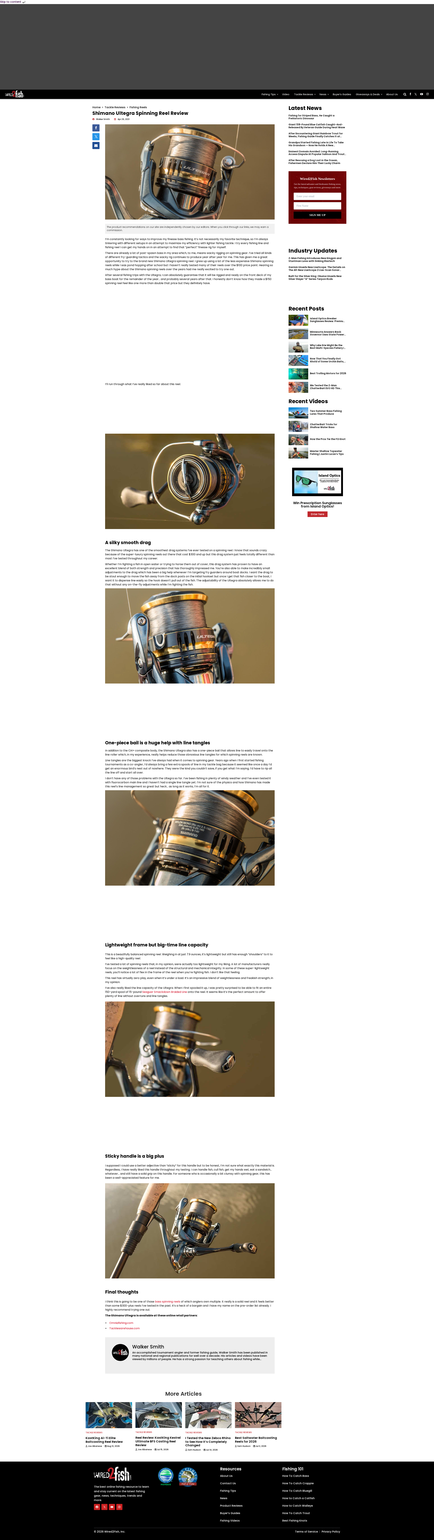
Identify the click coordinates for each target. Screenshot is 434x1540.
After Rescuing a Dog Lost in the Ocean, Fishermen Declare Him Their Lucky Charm (314, 162)
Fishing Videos (230, 1521)
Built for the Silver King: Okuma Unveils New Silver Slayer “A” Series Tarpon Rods (315, 277)
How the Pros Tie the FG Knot (328, 439)
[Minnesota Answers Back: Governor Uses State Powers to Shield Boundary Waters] (298, 333)
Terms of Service (306, 1532)
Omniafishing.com (121, 1323)
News (323, 94)
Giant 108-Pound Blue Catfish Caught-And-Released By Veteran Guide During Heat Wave (317, 126)
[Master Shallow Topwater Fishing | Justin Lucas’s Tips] (298, 453)
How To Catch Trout (296, 1513)
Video (285, 94)
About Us (392, 94)
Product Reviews (231, 1506)
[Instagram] (119, 1507)
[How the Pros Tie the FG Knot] (298, 439)
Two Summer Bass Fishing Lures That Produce (326, 412)
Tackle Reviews (303, 94)
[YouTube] (112, 1507)
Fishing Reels (138, 107)
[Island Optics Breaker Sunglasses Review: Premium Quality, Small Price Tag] (298, 320)
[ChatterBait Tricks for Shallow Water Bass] (298, 426)
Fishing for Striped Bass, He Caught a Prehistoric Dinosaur (311, 117)
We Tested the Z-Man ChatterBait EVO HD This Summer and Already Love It (327, 388)
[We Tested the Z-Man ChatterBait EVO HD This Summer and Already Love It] (298, 387)
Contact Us (228, 1483)
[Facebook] (97, 1507)
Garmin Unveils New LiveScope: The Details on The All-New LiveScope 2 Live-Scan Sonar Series (317, 270)
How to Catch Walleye (297, 1506)
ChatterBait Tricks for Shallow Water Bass (323, 426)
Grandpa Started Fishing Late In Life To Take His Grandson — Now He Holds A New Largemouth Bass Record (316, 145)
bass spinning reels (167, 1302)
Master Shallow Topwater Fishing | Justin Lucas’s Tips (327, 452)
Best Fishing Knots (294, 1521)
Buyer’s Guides (342, 94)
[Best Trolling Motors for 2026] (298, 373)
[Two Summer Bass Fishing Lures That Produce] (298, 412)
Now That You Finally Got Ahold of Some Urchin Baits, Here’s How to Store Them (327, 361)
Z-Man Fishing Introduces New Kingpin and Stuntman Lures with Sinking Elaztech (315, 259)
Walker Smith (148, 1346)
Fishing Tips (269, 94)
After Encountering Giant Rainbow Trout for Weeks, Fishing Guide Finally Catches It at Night (316, 136)
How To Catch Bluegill (297, 1491)
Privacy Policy (331, 1532)
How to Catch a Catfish (298, 1498)
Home (96, 107)
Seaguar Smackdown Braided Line (164, 992)
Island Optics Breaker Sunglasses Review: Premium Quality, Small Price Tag (328, 321)
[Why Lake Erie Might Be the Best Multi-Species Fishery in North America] (298, 347)
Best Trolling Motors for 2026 (328, 373)
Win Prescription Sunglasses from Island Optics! (317, 505)
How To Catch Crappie (298, 1483)
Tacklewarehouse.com (124, 1328)
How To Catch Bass (295, 1476)
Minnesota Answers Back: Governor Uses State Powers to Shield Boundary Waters (328, 334)
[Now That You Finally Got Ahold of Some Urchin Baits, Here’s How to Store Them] (298, 360)
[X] (104, 1507)
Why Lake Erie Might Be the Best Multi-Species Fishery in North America (328, 348)
